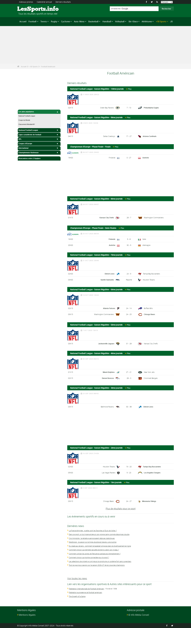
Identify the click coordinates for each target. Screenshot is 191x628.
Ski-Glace (133, 21)
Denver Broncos (108, 378)
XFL (20, 139)
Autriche (145, 158)
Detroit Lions (109, 274)
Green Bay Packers (107, 108)
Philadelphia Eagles (151, 108)
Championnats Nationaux (28, 153)
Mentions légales (27, 614)
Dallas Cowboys (109, 136)
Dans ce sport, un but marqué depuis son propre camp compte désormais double (99, 534)
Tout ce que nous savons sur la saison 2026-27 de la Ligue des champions (97, 565)
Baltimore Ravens (107, 407)
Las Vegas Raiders (108, 472)
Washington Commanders (154, 217)
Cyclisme (65, 21)
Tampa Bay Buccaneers (151, 274)
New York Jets (149, 372)
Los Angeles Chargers (152, 472)
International (23, 148)
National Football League (26, 116)
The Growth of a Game (77, 596)
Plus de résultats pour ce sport (120, 508)
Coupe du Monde (24, 120)
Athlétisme (147, 21)
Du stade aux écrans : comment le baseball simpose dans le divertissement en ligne (100, 546)
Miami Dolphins (109, 372)
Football (32, 21)
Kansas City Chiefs (107, 217)
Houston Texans (149, 280)
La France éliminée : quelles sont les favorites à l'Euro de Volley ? (93, 530)
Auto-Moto (79, 21)
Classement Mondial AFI (26, 124)
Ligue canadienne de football (29, 135)
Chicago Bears (149, 314)
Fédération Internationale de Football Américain (86, 589)
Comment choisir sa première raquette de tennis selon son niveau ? (94, 550)
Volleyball (119, 21)
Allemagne (146, 245)
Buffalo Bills (148, 308)
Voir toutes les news (77, 578)
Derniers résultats (63, 2)
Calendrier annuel (44, 2)
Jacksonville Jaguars (106, 343)
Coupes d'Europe (25, 144)
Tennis (43, 21)
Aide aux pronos (26, 2)
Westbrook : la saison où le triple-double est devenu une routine (92, 542)
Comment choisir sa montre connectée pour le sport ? (89, 557)
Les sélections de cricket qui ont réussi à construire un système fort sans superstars (100, 561)
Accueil (22, 21)
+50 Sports (161, 21)
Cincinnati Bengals (151, 378)
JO (171, 21)
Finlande (112, 158)
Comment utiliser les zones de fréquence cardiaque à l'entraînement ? (94, 554)
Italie (144, 239)
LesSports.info (27, 9)
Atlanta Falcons (109, 308)
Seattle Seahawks (107, 280)
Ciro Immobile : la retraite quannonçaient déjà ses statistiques (92, 538)
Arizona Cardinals (149, 136)
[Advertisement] (120, 179)
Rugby (54, 21)
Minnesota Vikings (149, 501)
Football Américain (48, 66)
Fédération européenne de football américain (85, 592)
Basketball (93, 21)
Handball (106, 21)
